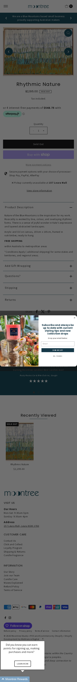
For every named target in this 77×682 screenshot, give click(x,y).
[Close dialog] (74, 317)
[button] (27, 679)
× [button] (43, 638)
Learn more (22, 663)
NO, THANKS (57, 356)
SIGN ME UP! (57, 350)
